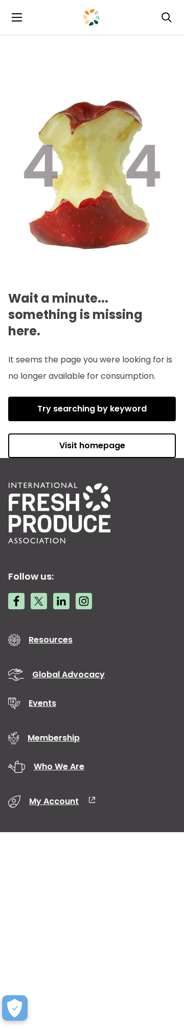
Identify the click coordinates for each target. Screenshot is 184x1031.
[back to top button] (158, 962)
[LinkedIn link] (61, 601)
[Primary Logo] (91, 17)
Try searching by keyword (92, 409)
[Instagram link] (84, 601)
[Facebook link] (16, 601)
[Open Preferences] (15, 1008)
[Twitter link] (39, 601)
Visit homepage (92, 445)
